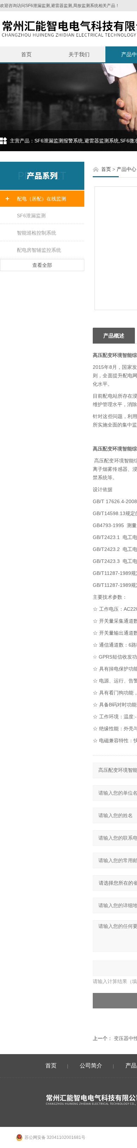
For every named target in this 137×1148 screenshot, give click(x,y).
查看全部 (42, 265)
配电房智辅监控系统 (39, 250)
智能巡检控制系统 (36, 233)
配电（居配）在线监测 (41, 198)
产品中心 (126, 169)
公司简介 (91, 1066)
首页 (26, 54)
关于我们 (79, 54)
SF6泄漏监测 (31, 215)
